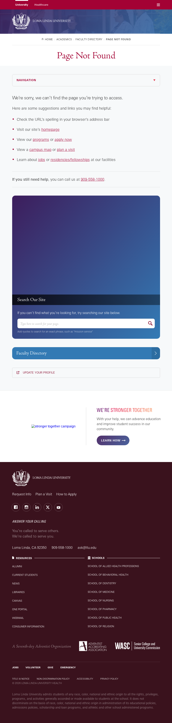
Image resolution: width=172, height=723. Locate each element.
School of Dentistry (102, 583)
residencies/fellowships (70, 159)
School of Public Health (105, 617)
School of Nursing (101, 600)
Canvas (17, 600)
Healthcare (41, 4)
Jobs (15, 667)
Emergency (68, 667)
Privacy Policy (109, 678)
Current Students (25, 574)
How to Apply (66, 494)
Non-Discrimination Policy (53, 678)
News (16, 583)
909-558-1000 (92, 179)
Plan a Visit (43, 494)
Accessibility (85, 678)
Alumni (17, 566)
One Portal (19, 609)
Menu (158, 4)
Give (50, 667)
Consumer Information (28, 626)
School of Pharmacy (102, 609)
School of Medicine (101, 591)
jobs (41, 159)
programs (41, 139)
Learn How (110, 440)
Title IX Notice (21, 678)
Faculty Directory (31, 353)
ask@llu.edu (87, 547)
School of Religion (101, 626)
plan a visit (66, 149)
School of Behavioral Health (108, 574)
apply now (63, 139)
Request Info (21, 494)
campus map (40, 149)
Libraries (18, 592)
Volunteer (33, 667)
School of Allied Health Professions (113, 566)
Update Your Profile (38, 372)
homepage (50, 129)
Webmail (18, 617)
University (21, 4)
